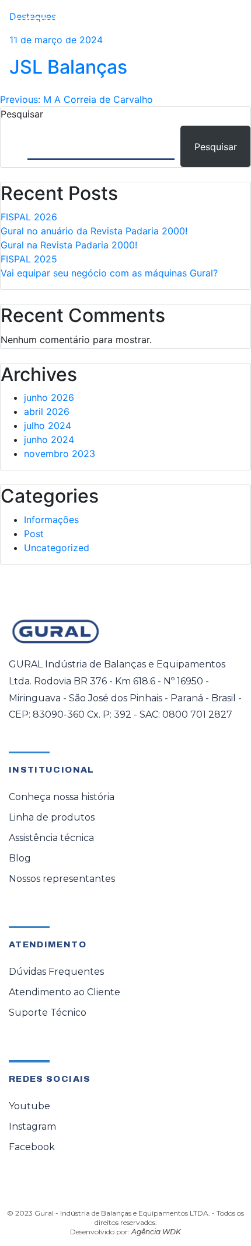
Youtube (29, 1106)
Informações (51, 519)
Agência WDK (156, 1231)
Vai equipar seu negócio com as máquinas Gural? (109, 273)
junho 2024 (49, 439)
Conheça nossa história (61, 796)
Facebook (32, 1146)
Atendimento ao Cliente (64, 992)
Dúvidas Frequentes (56, 971)
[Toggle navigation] (225, 27)
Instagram (32, 1126)
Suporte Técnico (47, 1012)
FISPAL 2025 (29, 259)
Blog (20, 858)
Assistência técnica (51, 837)
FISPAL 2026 (29, 217)
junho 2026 (49, 397)
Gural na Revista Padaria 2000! (69, 245)
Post (34, 533)
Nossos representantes (62, 878)
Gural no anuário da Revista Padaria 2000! (94, 231)
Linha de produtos (52, 817)
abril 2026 (46, 411)
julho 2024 (47, 425)
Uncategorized (56, 547)
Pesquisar (22, 114)
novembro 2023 (59, 453)
